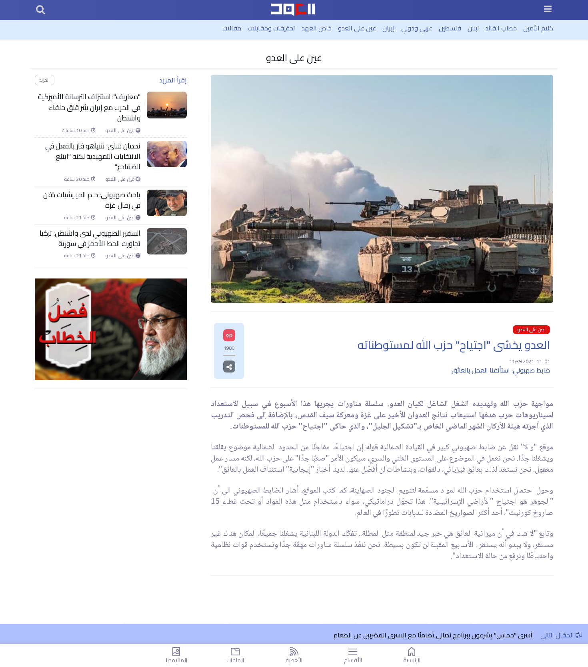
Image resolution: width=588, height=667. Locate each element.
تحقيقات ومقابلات (271, 28)
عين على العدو (357, 28)
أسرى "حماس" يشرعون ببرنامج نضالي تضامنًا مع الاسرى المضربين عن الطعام (433, 635)
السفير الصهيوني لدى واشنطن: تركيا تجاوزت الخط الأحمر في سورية (90, 238)
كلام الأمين (538, 28)
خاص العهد (317, 28)
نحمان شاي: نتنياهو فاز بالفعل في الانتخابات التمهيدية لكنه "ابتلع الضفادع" (92, 156)
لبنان (473, 28)
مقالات (231, 28)
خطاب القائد (501, 28)
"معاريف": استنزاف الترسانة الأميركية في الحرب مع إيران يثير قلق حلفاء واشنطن (89, 107)
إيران (388, 28)
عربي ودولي (416, 28)
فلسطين (450, 28)
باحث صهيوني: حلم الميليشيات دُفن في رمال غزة (91, 200)
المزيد (44, 80)
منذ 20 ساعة (77, 179)
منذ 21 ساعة (77, 217)
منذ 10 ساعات (76, 130)
